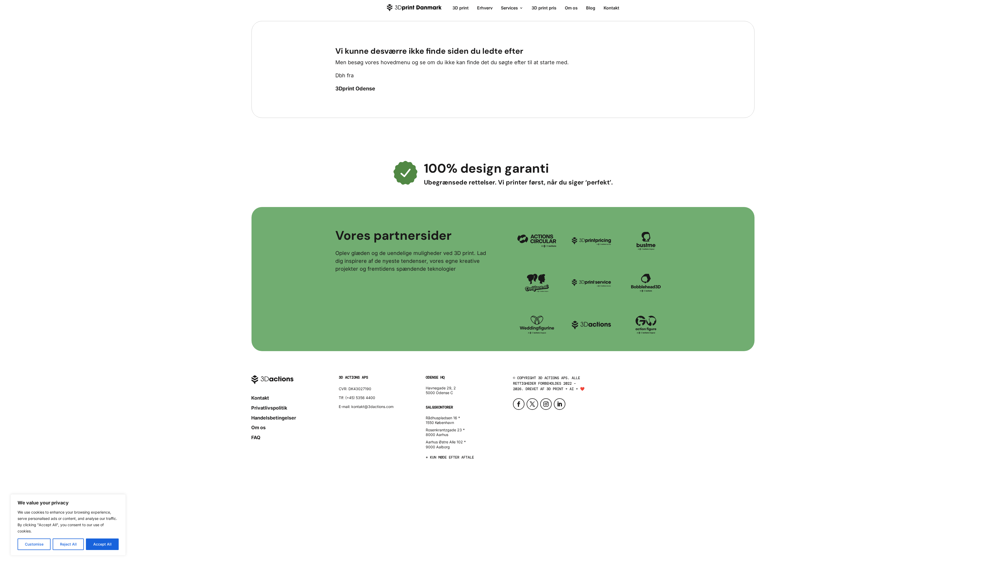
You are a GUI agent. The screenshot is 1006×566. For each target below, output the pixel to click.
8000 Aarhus (437, 434)
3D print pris (544, 7)
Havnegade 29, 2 (441, 388)
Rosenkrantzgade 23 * (445, 430)
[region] (68, 525)
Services (509, 7)
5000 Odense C (439, 392)
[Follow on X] (532, 404)
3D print (460, 7)
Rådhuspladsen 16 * (443, 418)
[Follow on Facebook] (518, 404)
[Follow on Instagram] (546, 404)
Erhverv (485, 7)
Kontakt (611, 7)
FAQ (255, 437)
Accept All (102, 544)
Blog (590, 7)
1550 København (440, 422)
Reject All (68, 544)
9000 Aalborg (438, 447)
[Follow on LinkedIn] (559, 404)
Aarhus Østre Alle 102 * (446, 442)
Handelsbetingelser (273, 418)
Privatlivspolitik (269, 408)
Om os (571, 7)
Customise (34, 544)
